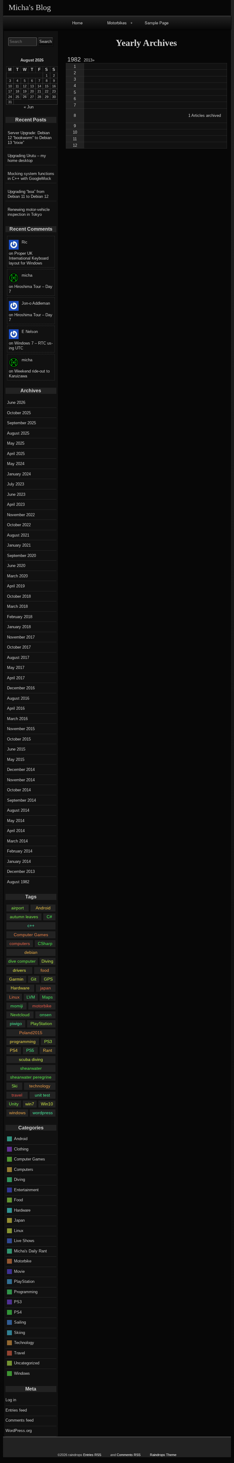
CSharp (45, 943)
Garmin (16, 979)
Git (33, 979)
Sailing (20, 1322)
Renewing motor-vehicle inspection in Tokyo (29, 212)
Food (18, 1200)
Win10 (47, 1103)
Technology (24, 1342)
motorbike (41, 1005)
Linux (14, 997)
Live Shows (24, 1240)
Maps (47, 997)
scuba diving (31, 1059)
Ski (14, 1085)
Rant (47, 1050)
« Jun (29, 107)
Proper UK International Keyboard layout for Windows (28, 258)
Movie (19, 1271)
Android (43, 907)
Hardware (20, 987)
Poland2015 (30, 1032)
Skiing (19, 1332)
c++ (30, 925)
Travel (19, 1352)
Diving (47, 961)
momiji (16, 1005)
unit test (42, 1095)
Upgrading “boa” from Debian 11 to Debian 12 (28, 194)
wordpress (43, 1112)
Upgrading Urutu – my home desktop (27, 158)
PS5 (30, 1050)
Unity (14, 1103)
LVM (31, 997)
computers (19, 943)
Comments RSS (128, 1455)
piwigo (16, 1023)
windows (17, 1112)
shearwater (31, 1068)
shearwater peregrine (30, 1077)
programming (23, 1041)
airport (17, 907)
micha (27, 275)
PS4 (14, 1050)
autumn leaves (24, 916)
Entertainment (26, 1189)
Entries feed (16, 1410)
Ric (24, 242)
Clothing (21, 1148)
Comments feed (19, 1420)
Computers (23, 1169)
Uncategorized (26, 1363)
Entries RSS (92, 1455)
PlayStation (41, 1023)
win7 (29, 1103)
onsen (45, 1014)
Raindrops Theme (163, 1455)
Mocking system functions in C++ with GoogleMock (31, 176)
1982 (74, 59)
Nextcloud (20, 1014)
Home (77, 23)
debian (30, 952)
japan (45, 987)
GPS (48, 979)
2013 (89, 60)
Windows (22, 1373)
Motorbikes (117, 23)
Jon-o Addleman (36, 303)
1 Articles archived (204, 115)
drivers (19, 970)
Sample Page (156, 23)
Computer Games (31, 934)
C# (49, 916)
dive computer (22, 961)
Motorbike (22, 1261)
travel (17, 1095)
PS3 (48, 1041)
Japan (19, 1220)
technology (39, 1085)
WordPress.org (18, 1430)
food (45, 970)
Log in (10, 1400)
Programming (25, 1291)
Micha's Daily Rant (30, 1250)
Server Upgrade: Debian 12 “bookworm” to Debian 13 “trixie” (29, 138)
